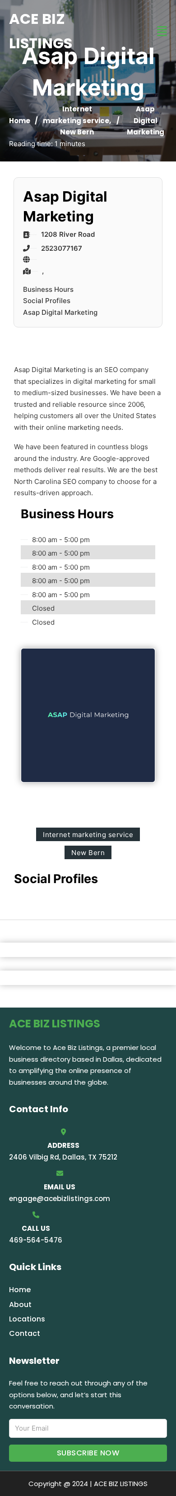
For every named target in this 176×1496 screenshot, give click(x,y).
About (20, 1304)
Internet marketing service (88, 834)
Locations (27, 1319)
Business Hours (48, 289)
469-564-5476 (35, 1240)
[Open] (162, 31)
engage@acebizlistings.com (59, 1198)
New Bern (77, 132)
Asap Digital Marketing (60, 312)
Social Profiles (46, 300)
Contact (24, 1333)
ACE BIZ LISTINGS (40, 31)
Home (19, 120)
